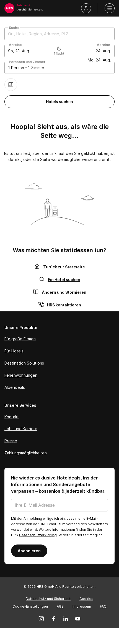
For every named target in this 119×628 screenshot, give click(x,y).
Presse (10, 440)
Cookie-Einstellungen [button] (30, 606)
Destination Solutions (24, 363)
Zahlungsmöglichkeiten (25, 453)
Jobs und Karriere (20, 428)
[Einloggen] (86, 8)
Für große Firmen (20, 338)
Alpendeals (14, 387)
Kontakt (11, 416)
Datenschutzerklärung (38, 535)
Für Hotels (14, 351)
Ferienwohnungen (20, 375)
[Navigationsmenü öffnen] (110, 8)
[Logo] (9, 8)
